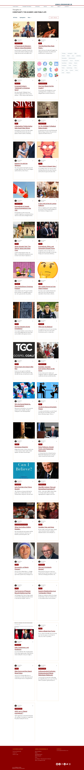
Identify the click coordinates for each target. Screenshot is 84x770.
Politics (63, 67)
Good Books (64, 63)
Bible (76, 53)
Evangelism (64, 65)
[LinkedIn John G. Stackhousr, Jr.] (65, 764)
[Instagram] (70, 764)
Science (71, 70)
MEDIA (40, 404)
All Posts (15, 17)
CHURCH (17, 444)
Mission (75, 63)
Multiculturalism (72, 58)
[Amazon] (59, 764)
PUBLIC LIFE (17, 83)
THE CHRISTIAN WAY (42, 83)
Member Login (15, 754)
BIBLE (40, 43)
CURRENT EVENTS (18, 43)
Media (68, 55)
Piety (67, 70)
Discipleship (64, 58)
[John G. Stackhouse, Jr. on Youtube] (57, 764)
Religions (68, 72)
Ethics (75, 67)
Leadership (78, 55)
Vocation (75, 65)
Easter (63, 72)
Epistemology (69, 67)
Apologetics (22, 17)
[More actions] (33, 40)
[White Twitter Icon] (67, 764)
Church (71, 60)
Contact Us (15, 752)
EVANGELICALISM (42, 484)
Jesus (73, 55)
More (29, 17)
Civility (70, 65)
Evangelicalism (65, 60)
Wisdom (63, 55)
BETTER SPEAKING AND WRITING (21, 524)
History (76, 70)
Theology (64, 53)
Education (77, 60)
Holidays (70, 63)
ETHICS (40, 163)
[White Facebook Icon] (62, 764)
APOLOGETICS (17, 484)
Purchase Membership (17, 751)
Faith (63, 70)
